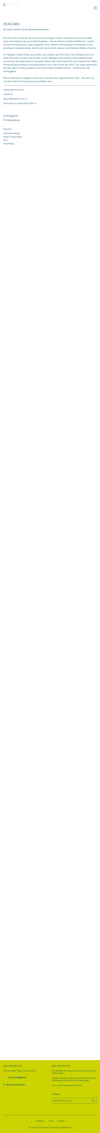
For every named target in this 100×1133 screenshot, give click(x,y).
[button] (95, 8)
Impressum (55, 1127)
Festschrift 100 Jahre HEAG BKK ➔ (19, 103)
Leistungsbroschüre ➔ (13, 89)
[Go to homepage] (11, 8)
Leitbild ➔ (7, 94)
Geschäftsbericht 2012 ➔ (15, 99)
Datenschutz (66, 1127)
